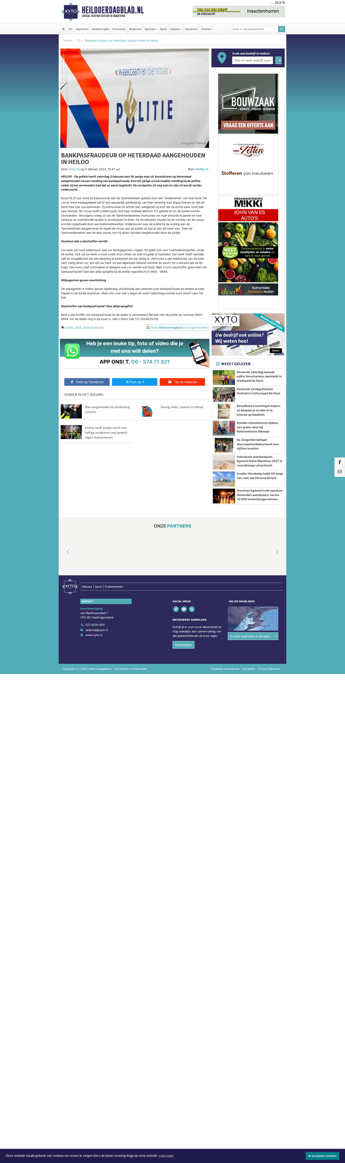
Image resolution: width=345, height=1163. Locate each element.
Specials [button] (150, 29)
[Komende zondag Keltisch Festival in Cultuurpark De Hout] (224, 394)
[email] (340, 472)
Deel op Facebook (90, 382)
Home (67, 40)
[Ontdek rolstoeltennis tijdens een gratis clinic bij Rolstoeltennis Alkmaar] (224, 428)
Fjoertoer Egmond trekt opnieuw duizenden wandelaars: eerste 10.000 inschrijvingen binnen (260, 495)
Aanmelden (183, 645)
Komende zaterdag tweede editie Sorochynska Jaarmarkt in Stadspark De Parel (259, 376)
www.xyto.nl (93, 635)
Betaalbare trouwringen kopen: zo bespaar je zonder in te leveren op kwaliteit (259, 410)
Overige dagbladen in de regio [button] (250, 636)
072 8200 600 (95, 624)
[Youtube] (184, 609)
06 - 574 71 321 (150, 362)
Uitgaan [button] (175, 29)
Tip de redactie (185, 382)
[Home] (63, 29)
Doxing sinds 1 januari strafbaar (182, 407)
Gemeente (119, 29)
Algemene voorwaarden (225, 668)
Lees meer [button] (166, 1155)
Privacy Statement (269, 668)
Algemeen (82, 29)
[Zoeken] (281, 29)
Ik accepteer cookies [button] (322, 1155)
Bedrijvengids (100, 29)
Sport (163, 29)
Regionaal (135, 29)
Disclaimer (249, 668)
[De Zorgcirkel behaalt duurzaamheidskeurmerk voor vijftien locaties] (224, 445)
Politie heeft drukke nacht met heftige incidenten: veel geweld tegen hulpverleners (106, 432)
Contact (206, 29)
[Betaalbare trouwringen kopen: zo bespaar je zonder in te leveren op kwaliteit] (224, 411)
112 (70, 29)
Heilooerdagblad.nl (113, 10)
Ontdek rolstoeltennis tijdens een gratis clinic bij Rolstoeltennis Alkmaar (257, 427)
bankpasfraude (93, 327)
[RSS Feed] (192, 609)
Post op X (136, 382)
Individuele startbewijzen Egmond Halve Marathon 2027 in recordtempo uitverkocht (259, 461)
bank (78, 327)
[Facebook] (176, 609)
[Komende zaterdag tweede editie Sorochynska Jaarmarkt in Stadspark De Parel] (224, 377)
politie (69, 327)
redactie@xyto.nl (96, 630)
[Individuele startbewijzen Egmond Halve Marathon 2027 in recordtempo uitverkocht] (224, 462)
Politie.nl (202, 169)
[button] (63, 552)
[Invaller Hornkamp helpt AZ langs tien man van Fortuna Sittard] (224, 479)
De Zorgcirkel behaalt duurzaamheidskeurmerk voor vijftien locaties (258, 444)
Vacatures (191, 29)
